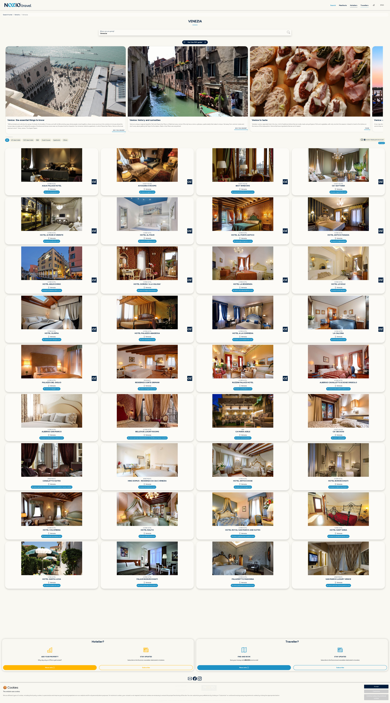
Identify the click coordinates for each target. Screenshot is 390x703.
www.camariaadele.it (244, 438)
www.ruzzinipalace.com (243, 389)
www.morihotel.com (52, 241)
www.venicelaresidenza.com (243, 290)
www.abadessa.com (148, 339)
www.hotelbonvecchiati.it (339, 487)
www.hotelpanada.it (339, 241)
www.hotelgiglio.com (52, 389)
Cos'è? (382, 143)
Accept (376, 686)
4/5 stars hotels (15, 140)
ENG (382, 5)
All (7, 140)
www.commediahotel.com (243, 339)
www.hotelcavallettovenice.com (339, 389)
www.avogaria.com (147, 192)
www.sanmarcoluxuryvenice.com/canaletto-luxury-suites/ (52, 487)
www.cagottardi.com (339, 192)
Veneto (17, 15)
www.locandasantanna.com (339, 536)
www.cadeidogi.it (339, 438)
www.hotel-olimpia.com (52, 339)
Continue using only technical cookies (376, 697)
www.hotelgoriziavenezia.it (148, 290)
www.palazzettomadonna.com (243, 585)
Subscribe (146, 668)
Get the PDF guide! (195, 42)
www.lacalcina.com (339, 339)
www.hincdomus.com (148, 487)
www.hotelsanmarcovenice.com (52, 438)
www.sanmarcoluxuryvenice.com (339, 585)
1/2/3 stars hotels (28, 140)
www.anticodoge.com (243, 487)
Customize (376, 691)
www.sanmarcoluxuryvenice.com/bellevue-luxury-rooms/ (148, 438)
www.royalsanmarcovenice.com (243, 536)
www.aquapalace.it (52, 192)
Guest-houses (46, 140)
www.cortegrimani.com (148, 389)
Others (65, 140)
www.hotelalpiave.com (148, 241)
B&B (37, 140)
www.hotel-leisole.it (339, 290)
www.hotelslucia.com (52, 585)
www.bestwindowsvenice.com (243, 192)
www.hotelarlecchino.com (52, 290)
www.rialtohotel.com (148, 536)
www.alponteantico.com (243, 241)
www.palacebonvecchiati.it (148, 585)
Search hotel (7, 15)
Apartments (56, 140)
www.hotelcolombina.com (52, 536)
